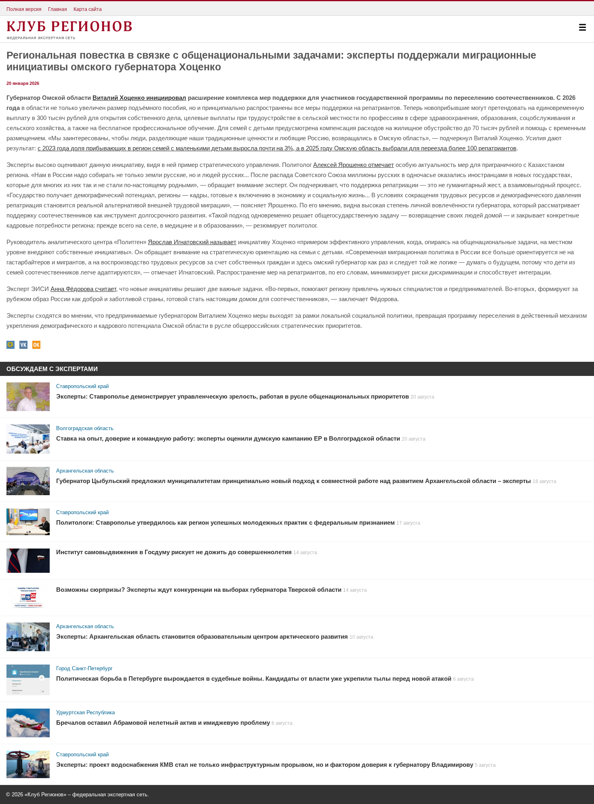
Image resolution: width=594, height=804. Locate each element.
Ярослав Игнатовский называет (192, 241)
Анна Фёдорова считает (83, 288)
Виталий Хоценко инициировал (139, 97)
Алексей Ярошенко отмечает (353, 164)
